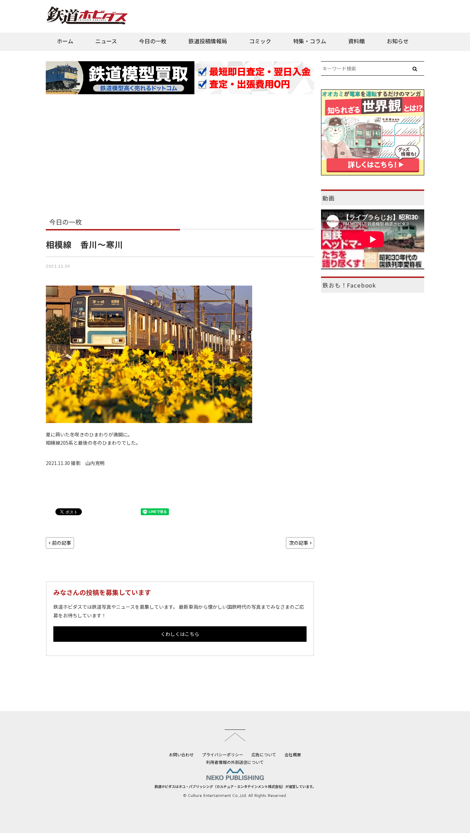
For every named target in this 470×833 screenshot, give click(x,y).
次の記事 (298, 542)
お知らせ (398, 41)
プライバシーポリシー (222, 754)
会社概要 (293, 754)
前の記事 (61, 542)
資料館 (356, 41)
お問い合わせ (181, 754)
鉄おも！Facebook (349, 285)
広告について (264, 754)
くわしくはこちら (180, 633)
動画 (328, 198)
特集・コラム (309, 41)
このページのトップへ (235, 735)
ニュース (106, 41)
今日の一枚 (153, 41)
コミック (260, 41)
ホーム (65, 41)
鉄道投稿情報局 (208, 41)
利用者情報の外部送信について (235, 762)
